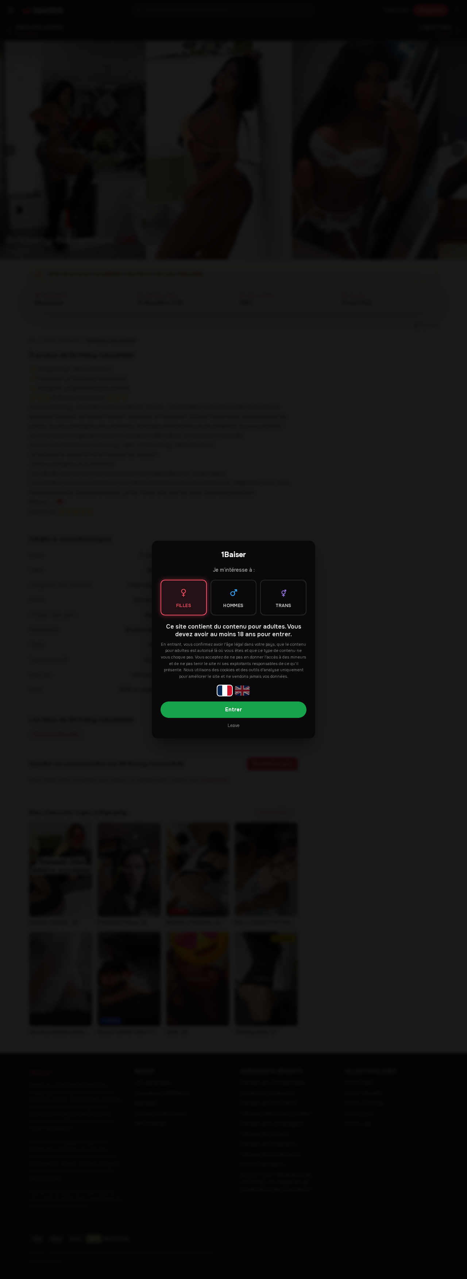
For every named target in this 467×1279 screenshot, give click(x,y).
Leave (233, 725)
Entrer (233, 709)
